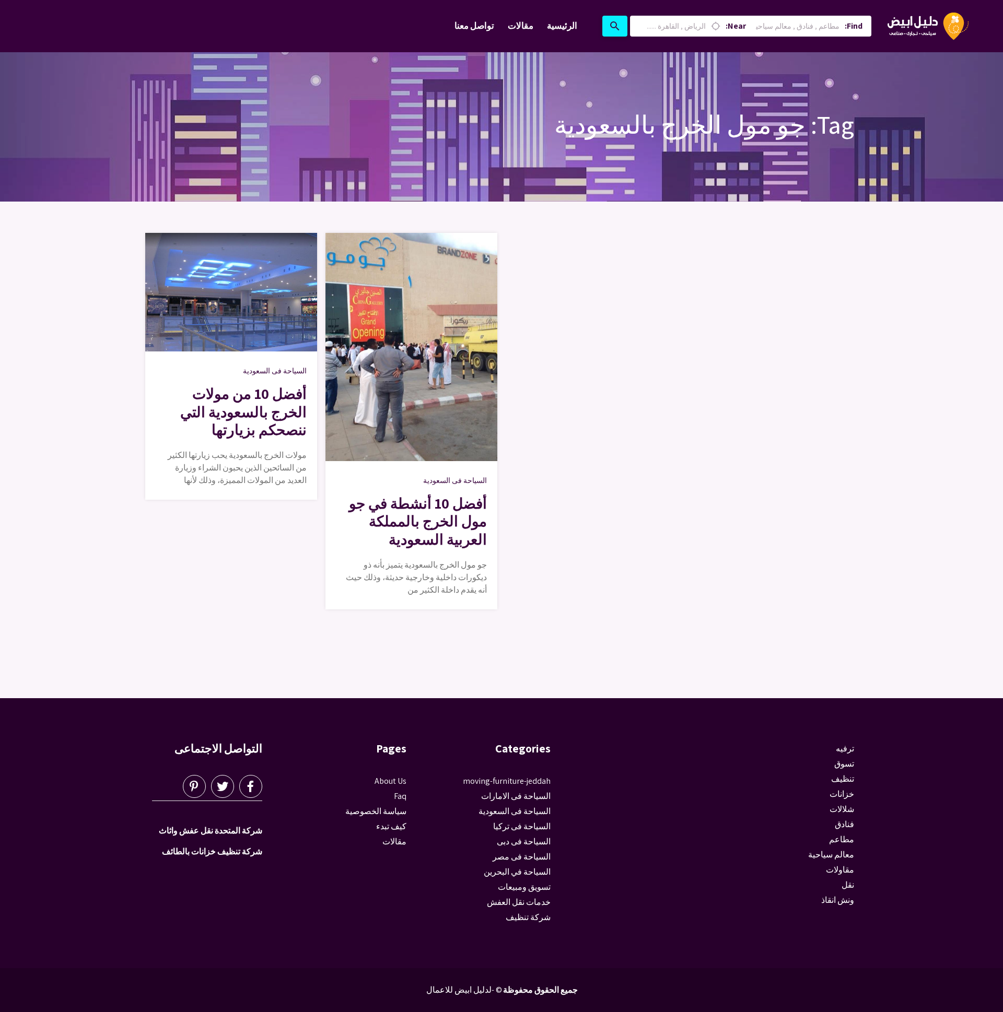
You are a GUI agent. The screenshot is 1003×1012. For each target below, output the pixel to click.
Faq (400, 796)
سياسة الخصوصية (375, 811)
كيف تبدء (391, 826)
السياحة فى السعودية (275, 370)
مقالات (520, 25)
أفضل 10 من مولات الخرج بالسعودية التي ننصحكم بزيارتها (243, 411)
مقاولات (840, 869)
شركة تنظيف (528, 917)
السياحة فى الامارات (516, 796)
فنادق (844, 824)
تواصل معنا (474, 25)
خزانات (842, 794)
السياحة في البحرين (517, 871)
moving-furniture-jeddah (507, 780)
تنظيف (842, 778)
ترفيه (845, 748)
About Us (390, 780)
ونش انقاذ (837, 900)
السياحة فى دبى (524, 841)
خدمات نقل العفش (519, 902)
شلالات (842, 809)
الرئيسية (562, 25)
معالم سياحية (831, 854)
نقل (848, 884)
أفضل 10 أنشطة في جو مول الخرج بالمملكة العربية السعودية (418, 520)
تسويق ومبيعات (524, 886)
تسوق (844, 763)
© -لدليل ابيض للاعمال (464, 989)
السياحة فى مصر (522, 856)
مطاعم (841, 839)
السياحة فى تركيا (522, 826)
